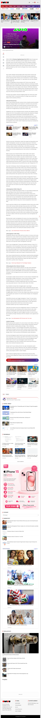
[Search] (29, 2)
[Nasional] (5, 8)
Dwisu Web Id (23, 716)
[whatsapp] (3, 63)
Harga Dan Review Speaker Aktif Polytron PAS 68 (16, 658)
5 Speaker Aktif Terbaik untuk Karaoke (14, 668)
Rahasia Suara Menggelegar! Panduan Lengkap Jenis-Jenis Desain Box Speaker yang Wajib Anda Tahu (20, 456)
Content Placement (18, 709)
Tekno (6, 6)
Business (18, 6)
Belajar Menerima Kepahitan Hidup (16, 422)
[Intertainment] (18, 8)
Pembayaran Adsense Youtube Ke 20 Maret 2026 (7, 444)
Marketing (24, 6)
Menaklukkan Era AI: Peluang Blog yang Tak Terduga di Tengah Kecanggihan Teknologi (23, 407)
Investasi (28, 6)
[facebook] (3, 57)
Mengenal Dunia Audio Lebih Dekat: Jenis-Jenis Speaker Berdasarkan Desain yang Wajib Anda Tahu (32, 456)
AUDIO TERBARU (18, 711)
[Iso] (38, 8)
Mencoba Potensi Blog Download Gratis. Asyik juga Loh (20, 417)
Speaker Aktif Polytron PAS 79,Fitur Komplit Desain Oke (17, 663)
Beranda (4, 42)
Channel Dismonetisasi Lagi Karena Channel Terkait (20, 444)
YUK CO (16, 707)
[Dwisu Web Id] (5, 2)
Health (33, 6)
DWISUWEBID (17, 703)
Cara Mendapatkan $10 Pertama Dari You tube (21, 318)
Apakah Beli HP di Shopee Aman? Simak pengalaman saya (17, 673)
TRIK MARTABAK (18, 705)
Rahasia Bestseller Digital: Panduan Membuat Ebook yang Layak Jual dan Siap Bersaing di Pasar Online (7, 456)
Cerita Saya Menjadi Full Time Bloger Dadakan (21, 262)
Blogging (8, 42)
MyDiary (10, 6)
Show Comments (20, 461)
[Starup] (32, 8)
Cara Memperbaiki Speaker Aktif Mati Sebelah (10, 654)
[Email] (3, 66)
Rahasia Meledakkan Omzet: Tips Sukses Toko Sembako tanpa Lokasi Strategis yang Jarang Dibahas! (32, 444)
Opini (14, 6)
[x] (3, 60)
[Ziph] (25, 8)
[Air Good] (12, 8)
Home (3, 6)
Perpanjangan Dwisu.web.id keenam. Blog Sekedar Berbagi (20, 412)
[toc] (40, 216)
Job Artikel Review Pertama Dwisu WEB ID (20, 230)
